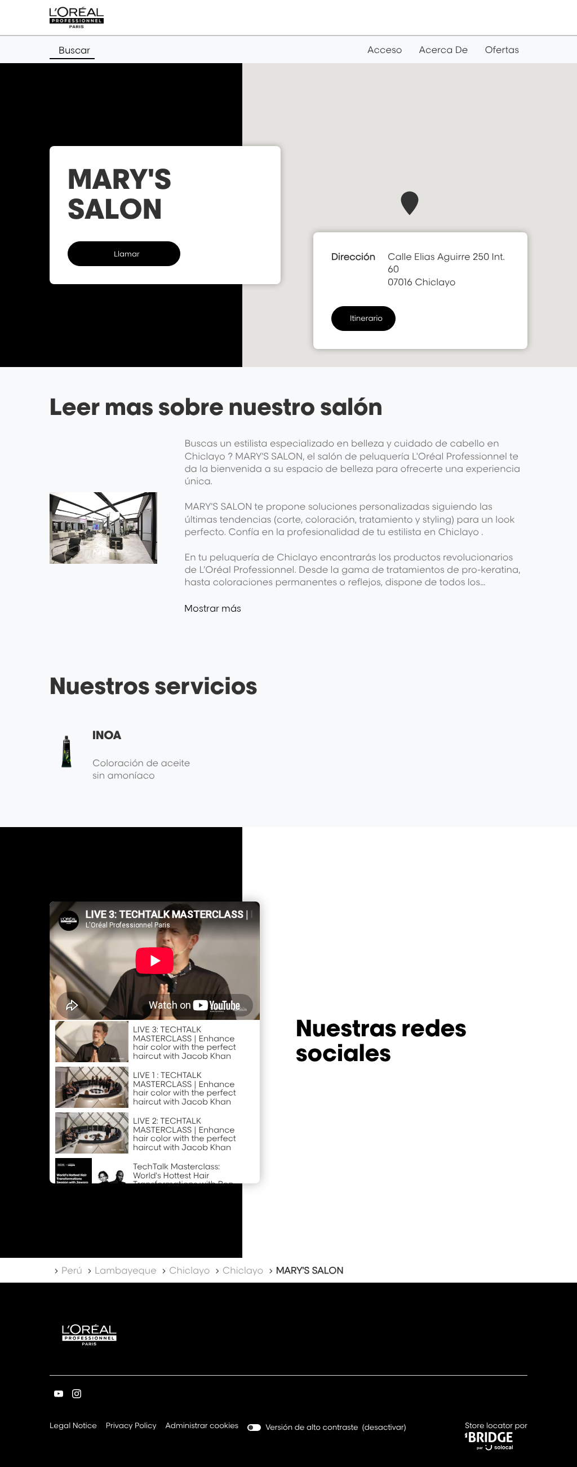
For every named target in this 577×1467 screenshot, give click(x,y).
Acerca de (443, 49)
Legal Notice (73, 1427)
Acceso (384, 49)
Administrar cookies (202, 1425)
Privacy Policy (131, 1427)
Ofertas (502, 49)
